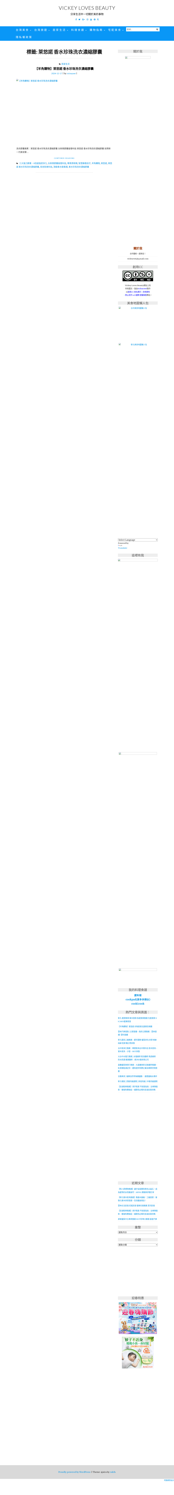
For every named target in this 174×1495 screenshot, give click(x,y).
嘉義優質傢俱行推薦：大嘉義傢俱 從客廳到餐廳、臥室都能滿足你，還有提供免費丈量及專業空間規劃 (138, 1068)
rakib (112, 1472)
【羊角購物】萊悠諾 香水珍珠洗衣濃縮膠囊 (64, 68)
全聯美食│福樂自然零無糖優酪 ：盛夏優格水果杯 (137, 1076)
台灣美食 (22, 29)
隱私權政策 (24, 37)
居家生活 (59, 29)
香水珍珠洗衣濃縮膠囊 (79, 167)
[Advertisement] (138, 1137)
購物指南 (96, 29)
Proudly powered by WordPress (74, 1472)
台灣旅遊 (41, 29)
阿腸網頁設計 (169, 1480)
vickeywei (71, 73)
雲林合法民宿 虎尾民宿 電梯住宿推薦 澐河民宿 (136, 1205)
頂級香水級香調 (60, 167)
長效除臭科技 (46, 167)
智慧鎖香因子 (84, 163)
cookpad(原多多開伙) (138, 999)
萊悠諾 (104, 163)
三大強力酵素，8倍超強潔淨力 (33, 163)
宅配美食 (114, 29)
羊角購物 (96, 163)
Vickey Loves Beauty (87, 8)
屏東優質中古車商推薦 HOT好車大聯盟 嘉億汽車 (137, 1219)
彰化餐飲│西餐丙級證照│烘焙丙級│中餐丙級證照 (137, 1081)
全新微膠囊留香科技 (57, 163)
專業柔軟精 (72, 163)
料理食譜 (77, 29)
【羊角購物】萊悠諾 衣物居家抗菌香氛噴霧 (135, 1026)
